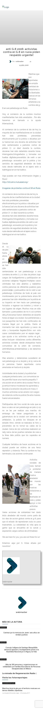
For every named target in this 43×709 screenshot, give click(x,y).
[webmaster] (10, 61)
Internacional (21, 69)
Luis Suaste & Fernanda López (10, 693)
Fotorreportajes (9, 683)
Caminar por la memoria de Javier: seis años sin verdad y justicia (21, 634)
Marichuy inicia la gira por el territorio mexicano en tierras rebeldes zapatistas (21, 689)
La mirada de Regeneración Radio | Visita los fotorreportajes (19, 675)
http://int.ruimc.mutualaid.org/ (15, 182)
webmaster (20, 61)
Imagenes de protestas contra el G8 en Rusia (21, 188)
